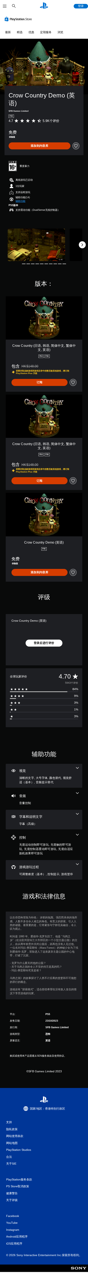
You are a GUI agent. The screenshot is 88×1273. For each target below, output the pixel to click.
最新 (8, 32)
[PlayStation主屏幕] (44, 6)
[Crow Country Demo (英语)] (36, 245)
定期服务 (46, 32)
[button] (20, 201)
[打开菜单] (4, 6)
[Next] (82, 244)
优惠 (31, 32)
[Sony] (78, 1271)
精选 (20, 32)
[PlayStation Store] (19, 19)
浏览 (60, 32)
